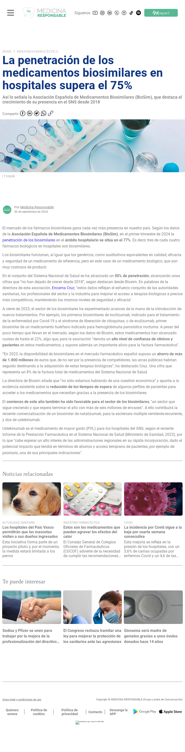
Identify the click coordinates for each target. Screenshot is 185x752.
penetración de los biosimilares (28, 240)
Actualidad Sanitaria (18, 522)
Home (7, 51)
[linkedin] (30, 114)
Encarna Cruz (63, 288)
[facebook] (23, 114)
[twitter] (37, 114)
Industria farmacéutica (37, 51)
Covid (128, 522)
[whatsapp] (43, 114)
